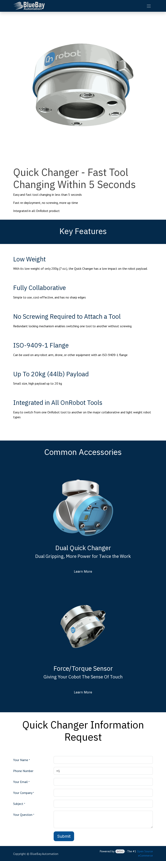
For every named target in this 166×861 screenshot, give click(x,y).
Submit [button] (64, 836)
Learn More (83, 571)
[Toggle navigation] (149, 6)
